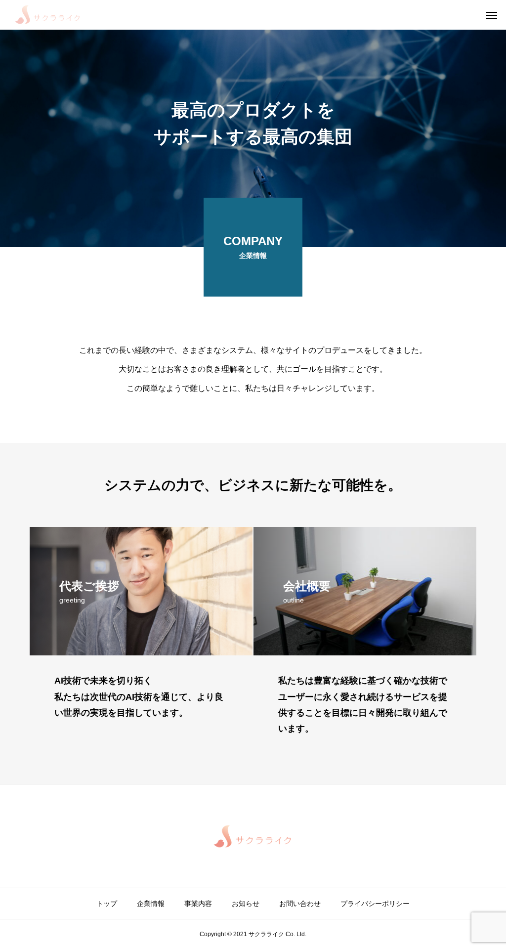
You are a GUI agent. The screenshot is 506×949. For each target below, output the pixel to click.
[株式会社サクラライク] (48, 14)
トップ (106, 903)
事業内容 (198, 903)
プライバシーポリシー (375, 903)
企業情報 (151, 903)
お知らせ (245, 903)
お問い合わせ (300, 903)
